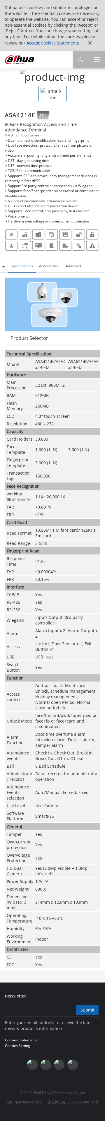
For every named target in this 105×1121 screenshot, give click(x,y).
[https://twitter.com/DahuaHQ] (32, 1065)
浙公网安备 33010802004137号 (73, 1102)
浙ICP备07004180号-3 (24, 1102)
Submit (87, 1010)
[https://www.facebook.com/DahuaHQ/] (46, 1065)
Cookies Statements (60, 43)
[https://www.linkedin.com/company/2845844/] (72, 1065)
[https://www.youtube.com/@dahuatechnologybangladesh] (59, 1065)
